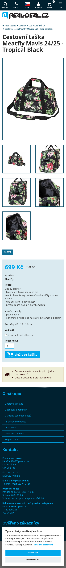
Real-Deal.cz (10, 25)
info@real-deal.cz (19, 480)
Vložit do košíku (25, 355)
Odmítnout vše (33, 559)
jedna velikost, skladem (20, 335)
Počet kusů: (11, 340)
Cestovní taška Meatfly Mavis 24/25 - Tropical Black (29, 28)
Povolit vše (33, 552)
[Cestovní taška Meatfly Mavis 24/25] (33, 98)
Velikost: (9, 329)
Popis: (8, 284)
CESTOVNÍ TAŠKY (37, 25)
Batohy (22, 25)
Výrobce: (9, 275)
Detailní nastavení (43, 545)
